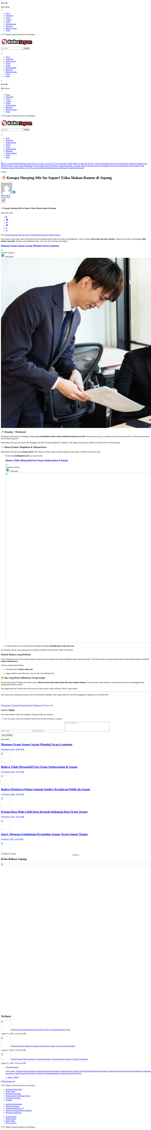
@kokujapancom (12, 1067)
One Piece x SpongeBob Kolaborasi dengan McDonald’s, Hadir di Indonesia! (55, 168)
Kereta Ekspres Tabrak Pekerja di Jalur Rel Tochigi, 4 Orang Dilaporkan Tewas (85, 164)
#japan (24, 1071)
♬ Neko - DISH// (12, 1077)
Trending (9, 1100)
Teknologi (9, 16)
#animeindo (146, 1071)
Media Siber (10, 1121)
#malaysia (63, 1071)
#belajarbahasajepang (92, 1071)
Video (8, 30)
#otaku (111, 1071)
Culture (8, 20)
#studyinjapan (20, 1073)
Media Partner (11, 1119)
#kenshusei (40, 1073)
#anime (39, 1071)
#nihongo (138, 1071)
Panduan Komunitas (13, 1094)
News (8, 13)
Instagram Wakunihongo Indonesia (19, 1110)
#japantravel (10, 1073)
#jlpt (74, 1073)
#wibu (81, 1071)
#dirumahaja (30, 1073)
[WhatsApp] (6, 228)
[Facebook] (6, 217)
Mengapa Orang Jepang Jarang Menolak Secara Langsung (30, 245)
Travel (8, 18)
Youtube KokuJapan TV (15, 1108)
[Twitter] (7, 220)
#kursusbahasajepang (52, 1073)
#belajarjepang (119, 1071)
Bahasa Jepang (11, 28)
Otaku (8, 22)
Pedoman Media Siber (14, 1089)
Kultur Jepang (11, 61)
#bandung (104, 1071)
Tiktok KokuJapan (12, 1106)
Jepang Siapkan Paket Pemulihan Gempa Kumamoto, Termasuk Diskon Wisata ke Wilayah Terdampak (71, 166)
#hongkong (130, 1071)
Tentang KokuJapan (13, 1098)
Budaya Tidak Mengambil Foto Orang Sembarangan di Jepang (37, 460)
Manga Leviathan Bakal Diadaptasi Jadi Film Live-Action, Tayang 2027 (28, 164)
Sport (8, 76)
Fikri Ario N (5, 195)
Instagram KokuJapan (14, 1104)
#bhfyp (76, 1071)
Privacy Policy (11, 1123)
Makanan (9, 26)
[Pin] (7, 226)
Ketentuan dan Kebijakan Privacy (18, 1096)
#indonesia (32, 1071)
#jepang (19, 1071)
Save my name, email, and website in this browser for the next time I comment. (33, 719)
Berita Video (10, 1092)
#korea (70, 1071)
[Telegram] (6, 223)
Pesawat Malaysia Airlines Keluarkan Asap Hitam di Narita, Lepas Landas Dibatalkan (43, 1046)
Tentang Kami (11, 1117)
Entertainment (11, 24)
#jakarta (57, 1071)
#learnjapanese (66, 1073)
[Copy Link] (7, 231)
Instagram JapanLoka (14, 1113)
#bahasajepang (47, 1071)
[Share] (3, 201)
